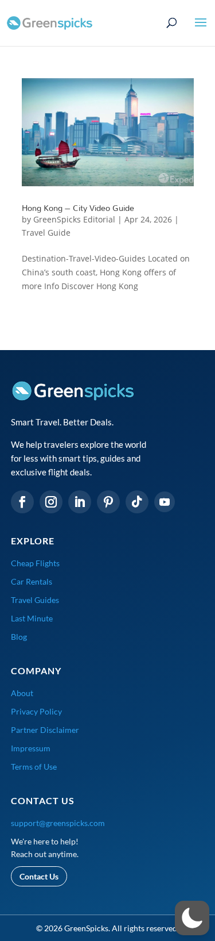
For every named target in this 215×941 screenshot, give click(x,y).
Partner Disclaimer (45, 730)
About (22, 693)
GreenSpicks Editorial (74, 219)
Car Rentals (31, 581)
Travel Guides (35, 600)
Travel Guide (46, 232)
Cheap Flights (35, 563)
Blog (19, 637)
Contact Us (38, 876)
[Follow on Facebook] (22, 501)
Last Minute (32, 618)
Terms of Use (34, 766)
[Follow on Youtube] (164, 501)
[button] (192, 918)
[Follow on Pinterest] (108, 501)
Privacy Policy (36, 711)
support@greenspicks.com (58, 823)
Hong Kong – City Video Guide (78, 207)
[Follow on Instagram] (51, 501)
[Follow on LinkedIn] (79, 501)
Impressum (30, 748)
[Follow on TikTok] (137, 501)
